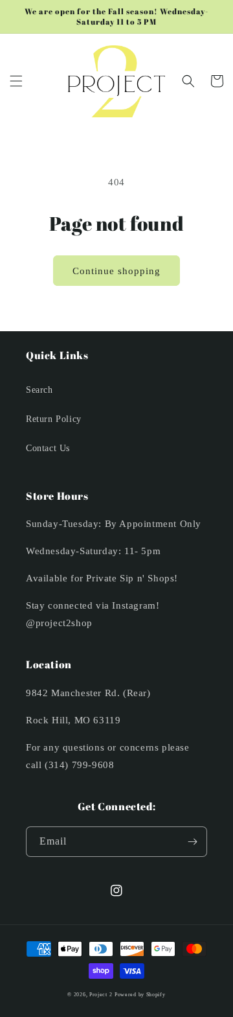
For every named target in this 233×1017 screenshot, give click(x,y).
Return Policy (54, 419)
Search (39, 390)
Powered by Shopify (140, 995)
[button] (16, 81)
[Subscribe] (192, 841)
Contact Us (48, 448)
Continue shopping (116, 271)
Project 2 (100, 995)
